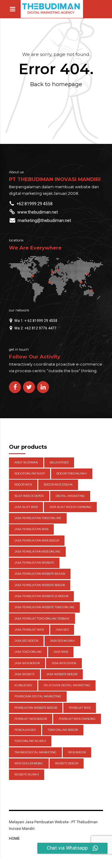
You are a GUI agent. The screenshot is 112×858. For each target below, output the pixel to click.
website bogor (66, 763)
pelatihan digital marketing (67, 685)
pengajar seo (25, 729)
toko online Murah (30, 741)
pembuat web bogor (30, 718)
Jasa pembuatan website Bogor (39, 585)
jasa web (60, 651)
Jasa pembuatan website (34, 562)
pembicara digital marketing (37, 696)
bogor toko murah (71, 473)
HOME (14, 838)
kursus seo (23, 685)
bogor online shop (29, 473)
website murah (26, 774)
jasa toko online (28, 651)
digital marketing (70, 496)
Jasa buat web (26, 507)
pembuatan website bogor (35, 707)
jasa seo (62, 629)
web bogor (77, 752)
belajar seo (59, 462)
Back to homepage (56, 84)
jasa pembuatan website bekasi (39, 573)
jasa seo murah (62, 640)
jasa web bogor (27, 663)
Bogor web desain (58, 484)
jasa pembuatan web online (37, 551)
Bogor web (23, 484)
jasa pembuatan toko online (37, 518)
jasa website (24, 674)
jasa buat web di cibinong (70, 507)
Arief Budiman (26, 462)
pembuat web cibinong (77, 718)
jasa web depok (63, 663)
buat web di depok (29, 496)
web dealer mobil (28, 763)
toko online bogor (62, 729)
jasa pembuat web (29, 629)
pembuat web (79, 707)
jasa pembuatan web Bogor (36, 540)
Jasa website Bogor (61, 674)
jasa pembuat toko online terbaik (42, 618)
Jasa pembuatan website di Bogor (41, 596)
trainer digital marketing (35, 752)
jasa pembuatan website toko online (44, 607)
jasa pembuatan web (31, 529)
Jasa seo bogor (26, 640)
